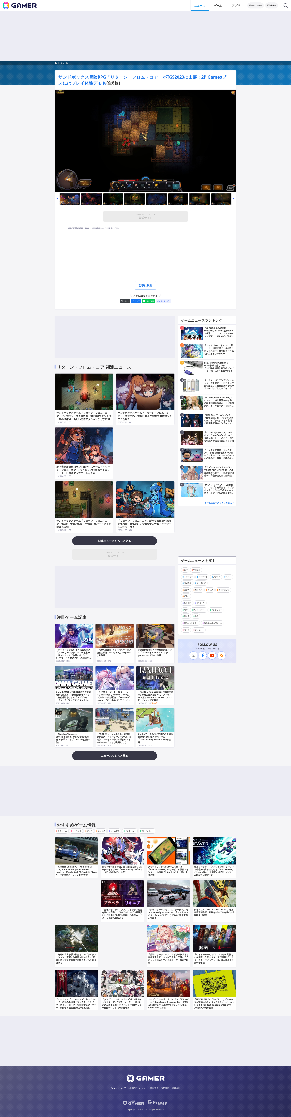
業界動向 (187, 603)
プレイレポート (199, 610)
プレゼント (199, 630)
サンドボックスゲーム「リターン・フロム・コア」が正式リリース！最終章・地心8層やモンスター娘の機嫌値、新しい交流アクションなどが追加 (84, 416)
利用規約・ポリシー (138, 1088)
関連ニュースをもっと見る (114, 541)
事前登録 (196, 570)
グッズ (210, 590)
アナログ (216, 577)
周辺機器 (187, 583)
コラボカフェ (224, 590)
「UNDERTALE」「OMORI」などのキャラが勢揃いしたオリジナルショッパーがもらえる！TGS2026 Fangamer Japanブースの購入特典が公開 (214, 1003)
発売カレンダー (255, 5)
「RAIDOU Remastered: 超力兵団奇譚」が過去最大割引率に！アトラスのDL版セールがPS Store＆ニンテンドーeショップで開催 (155, 696)
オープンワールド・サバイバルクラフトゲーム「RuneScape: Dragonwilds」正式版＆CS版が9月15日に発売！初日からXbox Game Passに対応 (168, 1003)
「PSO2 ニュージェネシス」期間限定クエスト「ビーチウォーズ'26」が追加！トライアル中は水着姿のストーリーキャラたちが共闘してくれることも (114, 739)
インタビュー (216, 610)
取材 (186, 610)
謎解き (186, 590)
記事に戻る (145, 285)
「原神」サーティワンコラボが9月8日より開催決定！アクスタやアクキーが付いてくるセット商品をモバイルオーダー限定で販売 (168, 958)
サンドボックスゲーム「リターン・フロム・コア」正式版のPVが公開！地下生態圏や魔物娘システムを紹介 (145, 416)
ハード (228, 577)
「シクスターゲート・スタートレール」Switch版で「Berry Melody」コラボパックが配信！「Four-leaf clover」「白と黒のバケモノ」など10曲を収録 (114, 697)
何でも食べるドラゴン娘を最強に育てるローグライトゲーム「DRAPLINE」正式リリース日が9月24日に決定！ (122, 869)
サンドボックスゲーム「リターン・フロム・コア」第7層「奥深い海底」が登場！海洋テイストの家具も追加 (84, 524)
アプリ (236, 5)
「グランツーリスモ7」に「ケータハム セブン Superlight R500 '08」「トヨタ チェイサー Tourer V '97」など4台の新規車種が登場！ (168, 913)
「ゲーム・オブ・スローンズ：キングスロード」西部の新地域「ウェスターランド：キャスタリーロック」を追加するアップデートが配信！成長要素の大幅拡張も (76, 1003)
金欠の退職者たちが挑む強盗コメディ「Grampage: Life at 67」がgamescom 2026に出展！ (155, 652)
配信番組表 (271, 5)
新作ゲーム (62, 831)
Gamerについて (118, 1088)
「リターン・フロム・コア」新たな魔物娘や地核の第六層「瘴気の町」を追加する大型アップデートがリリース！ (144, 524)
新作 (186, 570)
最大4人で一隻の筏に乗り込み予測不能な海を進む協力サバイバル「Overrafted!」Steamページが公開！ (155, 738)
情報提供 (154, 1088)
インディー (188, 577)
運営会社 (176, 1088)
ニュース (199, 5)
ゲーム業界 (115, 831)
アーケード (203, 577)
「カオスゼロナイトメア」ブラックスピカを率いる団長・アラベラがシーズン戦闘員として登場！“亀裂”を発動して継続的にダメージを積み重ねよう (122, 913)
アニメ (186, 596)
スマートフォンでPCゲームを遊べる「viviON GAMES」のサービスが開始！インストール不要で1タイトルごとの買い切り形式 (168, 870)
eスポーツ (201, 603)
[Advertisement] (145, 36)
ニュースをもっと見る (114, 755)
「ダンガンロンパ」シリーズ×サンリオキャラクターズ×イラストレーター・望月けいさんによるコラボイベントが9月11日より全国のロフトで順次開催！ (122, 1003)
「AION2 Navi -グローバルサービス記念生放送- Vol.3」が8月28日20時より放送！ (114, 652)
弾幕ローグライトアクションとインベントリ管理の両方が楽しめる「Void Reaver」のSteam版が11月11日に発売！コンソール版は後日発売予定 (214, 870)
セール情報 (76, 831)
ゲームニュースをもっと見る (218, 502)
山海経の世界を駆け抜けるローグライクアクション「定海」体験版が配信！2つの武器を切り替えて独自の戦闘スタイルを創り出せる (76, 958)
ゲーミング (201, 583)
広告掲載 (165, 1088)
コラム (186, 616)
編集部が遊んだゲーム (213, 623)
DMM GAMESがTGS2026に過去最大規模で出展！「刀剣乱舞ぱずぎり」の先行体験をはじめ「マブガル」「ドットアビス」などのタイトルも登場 (73, 697)
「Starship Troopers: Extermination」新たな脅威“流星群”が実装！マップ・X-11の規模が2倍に (73, 738)
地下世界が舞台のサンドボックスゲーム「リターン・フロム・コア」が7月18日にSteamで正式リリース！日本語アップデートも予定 (83, 470)
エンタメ (198, 590)
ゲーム (218, 5)
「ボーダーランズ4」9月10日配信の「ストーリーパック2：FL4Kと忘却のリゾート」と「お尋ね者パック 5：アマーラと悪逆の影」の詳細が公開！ (73, 655)
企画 (197, 616)
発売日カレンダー (191, 623)
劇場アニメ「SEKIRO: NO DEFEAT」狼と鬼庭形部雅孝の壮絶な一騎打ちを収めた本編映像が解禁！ (214, 912)
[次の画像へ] (145, 141)
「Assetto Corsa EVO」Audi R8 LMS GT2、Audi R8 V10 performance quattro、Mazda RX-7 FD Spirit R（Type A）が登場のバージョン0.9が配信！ (76, 870)
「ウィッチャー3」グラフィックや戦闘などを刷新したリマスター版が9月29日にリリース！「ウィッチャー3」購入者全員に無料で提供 (214, 958)
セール (186, 630)
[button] (57, 199)
